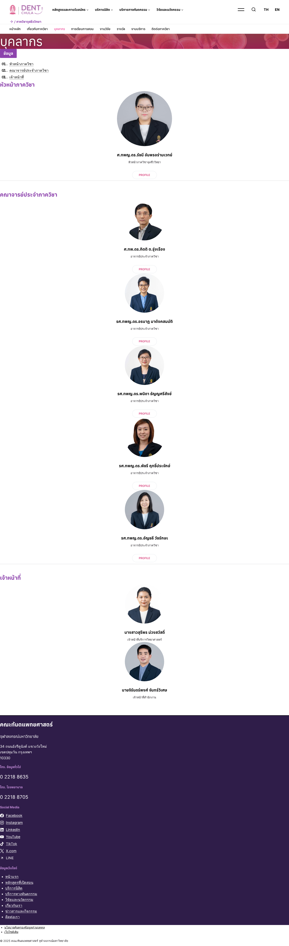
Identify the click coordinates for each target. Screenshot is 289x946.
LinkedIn (13, 830)
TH (266, 9)
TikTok (11, 844)
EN (277, 9)
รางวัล (121, 29)
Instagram (14, 823)
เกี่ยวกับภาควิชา (37, 29)
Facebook (14, 816)
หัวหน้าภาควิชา (21, 64)
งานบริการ (138, 29)
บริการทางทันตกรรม (21, 894)
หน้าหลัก (15, 29)
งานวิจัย (105, 29)
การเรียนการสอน (82, 29)
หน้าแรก (11, 877)
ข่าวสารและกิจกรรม (21, 911)
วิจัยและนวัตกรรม (19, 900)
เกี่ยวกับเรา (13, 905)
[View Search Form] (254, 10)
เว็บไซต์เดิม (11, 932)
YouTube (13, 837)
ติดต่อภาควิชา (161, 29)
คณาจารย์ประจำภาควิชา (29, 70)
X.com (11, 851)
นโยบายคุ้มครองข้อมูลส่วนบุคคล (24, 927)
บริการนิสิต (13, 888)
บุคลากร (59, 29)
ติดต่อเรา (12, 917)
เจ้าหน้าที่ (16, 77)
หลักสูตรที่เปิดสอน (19, 882)
